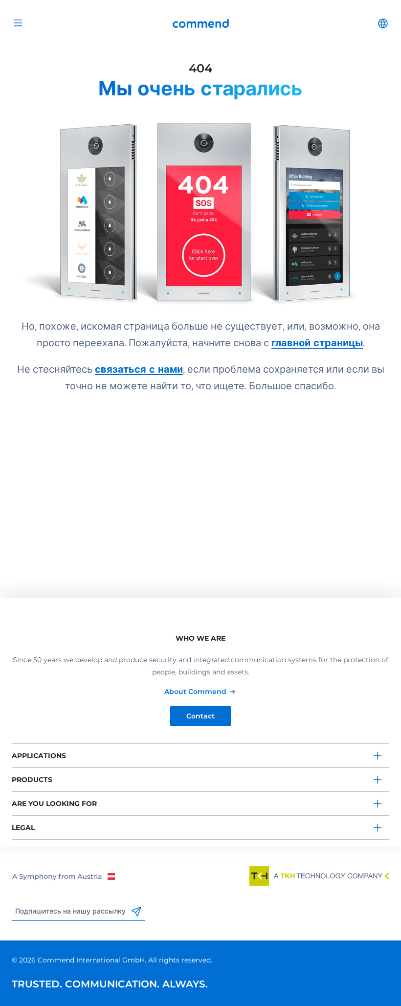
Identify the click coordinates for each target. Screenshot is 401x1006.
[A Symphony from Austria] (63, 876)
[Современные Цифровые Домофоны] (200, 203)
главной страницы (317, 343)
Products (32, 779)
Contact (200, 716)
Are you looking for (54, 803)
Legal (23, 827)
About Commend (195, 691)
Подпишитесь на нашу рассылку (71, 911)
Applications (39, 755)
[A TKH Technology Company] (319, 876)
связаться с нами (139, 369)
